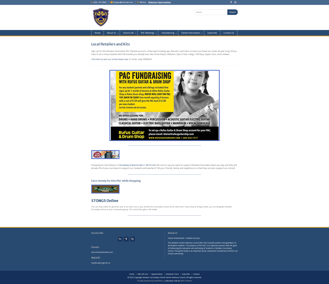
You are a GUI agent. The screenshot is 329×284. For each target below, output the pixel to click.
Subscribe (212, 32)
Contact (196, 274)
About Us (111, 32)
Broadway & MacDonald (130, 165)
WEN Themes (186, 280)
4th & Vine (151, 165)
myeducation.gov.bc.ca (100, 263)
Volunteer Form (172, 274)
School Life (128, 32)
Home (97, 32)
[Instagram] (235, 2)
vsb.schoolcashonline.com (102, 252)
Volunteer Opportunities (159, 2)
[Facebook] (231, 2)
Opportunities (157, 274)
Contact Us (228, 32)
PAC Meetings (147, 32)
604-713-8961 (100, 2)
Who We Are (143, 274)
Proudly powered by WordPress (150, 280)
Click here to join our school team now (109, 59)
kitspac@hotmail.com (123, 2)
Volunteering (168, 32)
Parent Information (190, 32)
